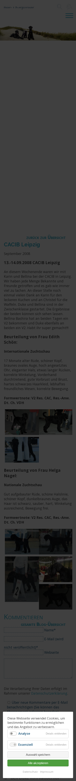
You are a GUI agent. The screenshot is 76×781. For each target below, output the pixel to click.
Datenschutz (30, 771)
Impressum (46, 771)
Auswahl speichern (38, 754)
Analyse (24, 733)
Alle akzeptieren (38, 763)
